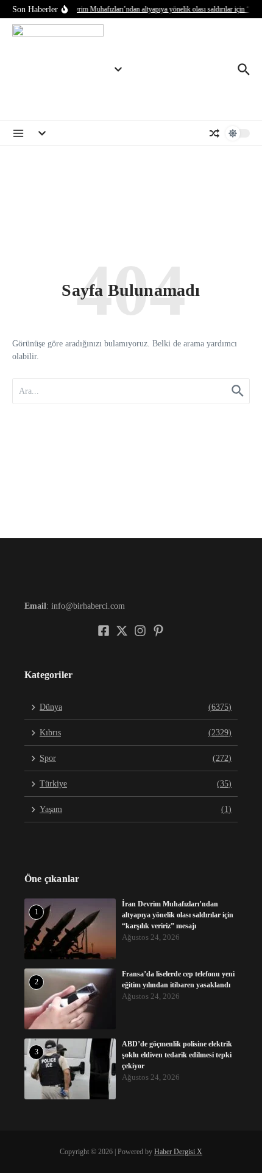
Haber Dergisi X (178, 1151)
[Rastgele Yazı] (214, 133)
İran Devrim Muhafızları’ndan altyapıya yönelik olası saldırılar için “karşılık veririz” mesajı (177, 915)
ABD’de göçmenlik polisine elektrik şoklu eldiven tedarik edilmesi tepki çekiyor (177, 1055)
